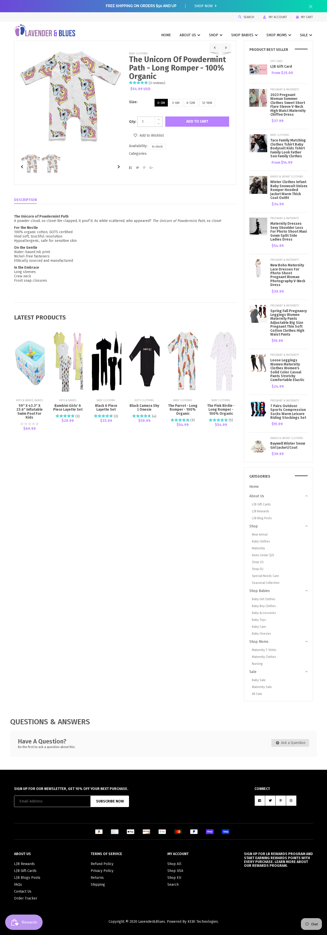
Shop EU (257, 569)
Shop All (174, 864)
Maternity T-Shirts (264, 650)
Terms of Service (106, 854)
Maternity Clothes (264, 657)
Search (248, 17)
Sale (304, 35)
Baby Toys (259, 620)
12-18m (207, 103)
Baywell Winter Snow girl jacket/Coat (287, 445)
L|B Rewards (260, 511)
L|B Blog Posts (262, 518)
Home (166, 35)
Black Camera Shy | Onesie (144, 408)
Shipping (98, 884)
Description (25, 200)
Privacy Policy (102, 871)
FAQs (18, 884)
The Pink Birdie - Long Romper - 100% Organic (221, 410)
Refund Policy (102, 864)
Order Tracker (25, 898)
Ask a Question (292, 743)
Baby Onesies (261, 633)
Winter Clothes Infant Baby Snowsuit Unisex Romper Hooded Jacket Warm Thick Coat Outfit (288, 190)
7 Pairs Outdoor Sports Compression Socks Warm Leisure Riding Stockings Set (288, 412)
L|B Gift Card (281, 66)
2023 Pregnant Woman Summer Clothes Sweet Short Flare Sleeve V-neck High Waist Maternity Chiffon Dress (288, 105)
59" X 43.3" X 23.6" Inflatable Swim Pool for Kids (29, 412)
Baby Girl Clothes (263, 599)
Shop (214, 35)
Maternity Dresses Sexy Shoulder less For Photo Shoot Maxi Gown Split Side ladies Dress (288, 231)
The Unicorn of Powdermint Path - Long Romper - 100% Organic (177, 68)
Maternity (258, 548)
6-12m (190, 103)
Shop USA (175, 871)
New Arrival (259, 534)
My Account (277, 17)
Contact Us (22, 891)
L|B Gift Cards (261, 504)
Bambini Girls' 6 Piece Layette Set (68, 408)
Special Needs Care (265, 576)
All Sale (257, 694)
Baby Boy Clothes (264, 606)
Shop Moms (277, 35)
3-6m (176, 103)
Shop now (204, 6)
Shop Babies (242, 35)
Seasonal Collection (265, 583)
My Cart (307, 17)
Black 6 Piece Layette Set (106, 408)
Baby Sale (259, 680)
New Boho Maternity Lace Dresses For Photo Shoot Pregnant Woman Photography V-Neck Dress (287, 275)
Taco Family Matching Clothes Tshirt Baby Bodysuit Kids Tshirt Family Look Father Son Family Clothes (288, 148)
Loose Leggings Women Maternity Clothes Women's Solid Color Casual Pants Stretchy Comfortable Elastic (287, 370)
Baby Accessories (264, 613)
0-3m (161, 103)
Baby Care (259, 627)
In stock (157, 146)
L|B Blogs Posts (27, 877)
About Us (188, 35)
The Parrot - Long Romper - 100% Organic (182, 410)
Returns (97, 877)
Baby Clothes (261, 541)
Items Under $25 (263, 555)
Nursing (257, 664)
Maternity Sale (262, 687)
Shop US (258, 562)
